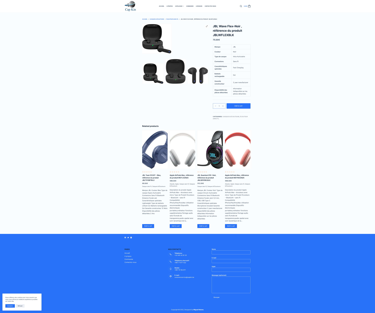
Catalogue (178, 6)
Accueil (161, 6)
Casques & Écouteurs (231, 116)
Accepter (10, 306)
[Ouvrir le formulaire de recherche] (241, 6)
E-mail (214, 258)
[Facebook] (125, 237)
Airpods (172, 184)
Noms (214, 249)
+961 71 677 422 (180, 263)
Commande (189, 6)
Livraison (199, 6)
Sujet (213, 266)
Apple (177, 184)
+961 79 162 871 (180, 270)
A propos (170, 6)
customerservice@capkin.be (184, 277)
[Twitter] (128, 237)
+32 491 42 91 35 (181, 255)
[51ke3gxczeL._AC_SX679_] (198, 75)
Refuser (20, 306)
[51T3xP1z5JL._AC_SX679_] (153, 73)
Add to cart (238, 106)
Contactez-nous (210, 6)
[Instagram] (131, 237)
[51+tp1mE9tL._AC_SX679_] (176, 71)
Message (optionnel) (219, 275)
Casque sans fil (146, 186)
